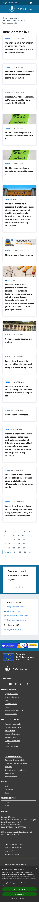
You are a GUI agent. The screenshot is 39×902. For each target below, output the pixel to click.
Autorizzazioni (10, 773)
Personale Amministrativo (14, 710)
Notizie (7, 39)
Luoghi (7, 802)
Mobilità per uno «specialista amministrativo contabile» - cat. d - (19, 135)
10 (23, 535)
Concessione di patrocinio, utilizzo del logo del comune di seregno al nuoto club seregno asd (18, 391)
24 (5, 548)
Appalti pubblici (10, 737)
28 (24, 548)
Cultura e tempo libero (13, 727)
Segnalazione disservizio (13, 847)
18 (5, 543)
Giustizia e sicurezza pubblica (15, 760)
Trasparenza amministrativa (12, 20)
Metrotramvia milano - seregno (19, 255)
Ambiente (8, 766)
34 (30, 552)
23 (28, 543)
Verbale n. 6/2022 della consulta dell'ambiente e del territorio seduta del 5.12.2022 (19, 74)
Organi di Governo (11, 693)
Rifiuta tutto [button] (19, 894)
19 (9, 543)
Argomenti (13, 18)
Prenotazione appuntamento (15, 844)
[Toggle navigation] (4, 9)
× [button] (36, 868)
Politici (7, 707)
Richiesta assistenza (12, 854)
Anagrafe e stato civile (13, 724)
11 (28, 535)
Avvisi (7, 199)
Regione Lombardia (10, 2)
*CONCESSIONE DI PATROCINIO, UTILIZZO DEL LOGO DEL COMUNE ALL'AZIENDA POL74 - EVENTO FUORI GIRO (19, 47)
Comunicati (9, 789)
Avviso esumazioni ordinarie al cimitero (18, 340)
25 (9, 548)
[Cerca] (34, 9)
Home (4, 18)
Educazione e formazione (13, 756)
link (9, 885)
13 (9, 539)
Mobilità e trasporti (11, 746)
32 (20, 552)
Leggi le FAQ (9, 851)
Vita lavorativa (10, 730)
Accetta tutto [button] (19, 889)
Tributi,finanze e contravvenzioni (16, 763)
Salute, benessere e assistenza (15, 770)
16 (24, 539)
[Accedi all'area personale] (31, 2)
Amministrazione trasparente (15, 864)
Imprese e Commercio (12, 734)
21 (19, 543)
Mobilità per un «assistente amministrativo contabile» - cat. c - (19, 171)
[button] (19, 899)
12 (5, 539)
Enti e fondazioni (11, 703)
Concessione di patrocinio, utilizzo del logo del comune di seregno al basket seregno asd (18, 364)
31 (15, 552)
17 (28, 539)
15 (19, 539)
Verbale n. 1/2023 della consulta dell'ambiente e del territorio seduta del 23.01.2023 (19, 100)
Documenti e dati (11, 713)
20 (14, 543)
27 (19, 548)
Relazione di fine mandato (16, 414)
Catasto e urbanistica (12, 740)
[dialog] (19, 884)
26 (14, 548)
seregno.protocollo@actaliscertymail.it (19, 832)
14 (14, 539)
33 (25, 552)
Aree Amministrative (12, 697)
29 (28, 548)
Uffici (6, 700)
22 (24, 543)
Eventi (7, 805)
